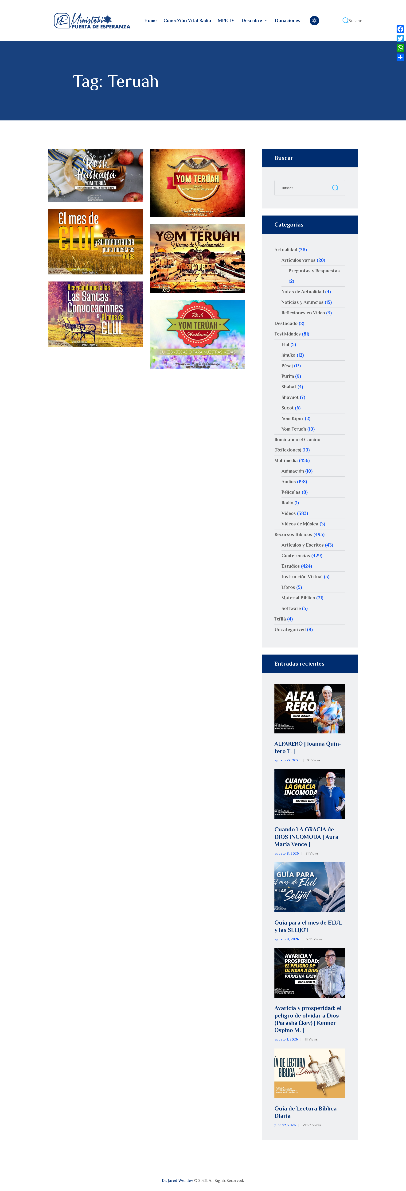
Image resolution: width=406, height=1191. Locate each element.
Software (291, 608)
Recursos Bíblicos (293, 534)
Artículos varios (298, 260)
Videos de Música (299, 523)
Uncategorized (290, 629)
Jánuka (288, 355)
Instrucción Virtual (302, 576)
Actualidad (285, 249)
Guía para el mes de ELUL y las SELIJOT (308, 926)
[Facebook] (400, 29)
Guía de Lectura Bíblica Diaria (305, 1112)
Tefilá (280, 618)
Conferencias (295, 555)
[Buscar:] (309, 187)
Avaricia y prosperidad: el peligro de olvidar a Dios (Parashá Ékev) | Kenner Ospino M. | (308, 1019)
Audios (288, 481)
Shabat (288, 386)
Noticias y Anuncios (302, 302)
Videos (288, 513)
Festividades (287, 333)
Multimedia (286, 460)
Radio (287, 502)
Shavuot (290, 397)
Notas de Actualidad (302, 291)
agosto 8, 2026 (286, 853)
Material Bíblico (298, 597)
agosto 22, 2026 (287, 760)
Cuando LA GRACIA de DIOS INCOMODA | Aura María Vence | (306, 837)
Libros (288, 587)
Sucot (287, 407)
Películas (291, 492)
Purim (287, 376)
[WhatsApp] (400, 48)
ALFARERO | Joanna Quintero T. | (307, 747)
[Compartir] (400, 57)
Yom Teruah (293, 429)
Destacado (285, 323)
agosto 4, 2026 (286, 939)
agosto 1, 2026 (286, 1039)
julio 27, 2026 (285, 1125)
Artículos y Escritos (302, 544)
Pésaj (287, 365)
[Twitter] (400, 38)
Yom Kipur (292, 418)
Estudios (290, 566)
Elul (285, 344)
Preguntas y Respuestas (314, 270)
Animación (292, 471)
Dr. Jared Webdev (177, 1180)
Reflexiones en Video (303, 312)
